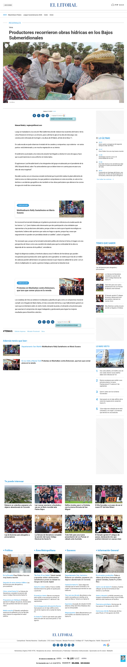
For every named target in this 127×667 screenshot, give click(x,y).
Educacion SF (105, 641)
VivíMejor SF (79, 641)
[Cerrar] (74, 119)
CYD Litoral (51, 641)
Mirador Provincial (33, 331)
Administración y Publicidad (61, 651)
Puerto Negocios (90, 641)
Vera (43, 331)
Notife (98, 641)
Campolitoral (21, 641)
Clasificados (42, 641)
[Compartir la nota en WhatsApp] (43, 115)
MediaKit (110, 651)
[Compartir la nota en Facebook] (34, 115)
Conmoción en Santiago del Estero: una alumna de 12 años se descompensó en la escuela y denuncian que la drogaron (111, 173)
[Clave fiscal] (123, 661)
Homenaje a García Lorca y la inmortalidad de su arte (108, 156)
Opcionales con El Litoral (97, 651)
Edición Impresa (20, 331)
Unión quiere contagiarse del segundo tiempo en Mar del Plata (110, 144)
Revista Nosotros (31, 641)
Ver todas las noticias (104, 179)
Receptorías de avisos (44, 651)
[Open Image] (6, 45)
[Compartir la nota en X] (39, 115)
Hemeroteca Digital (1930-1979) (24, 651)
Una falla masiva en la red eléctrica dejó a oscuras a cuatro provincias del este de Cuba (111, 164)
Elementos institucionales (79, 651)
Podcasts (59, 641)
